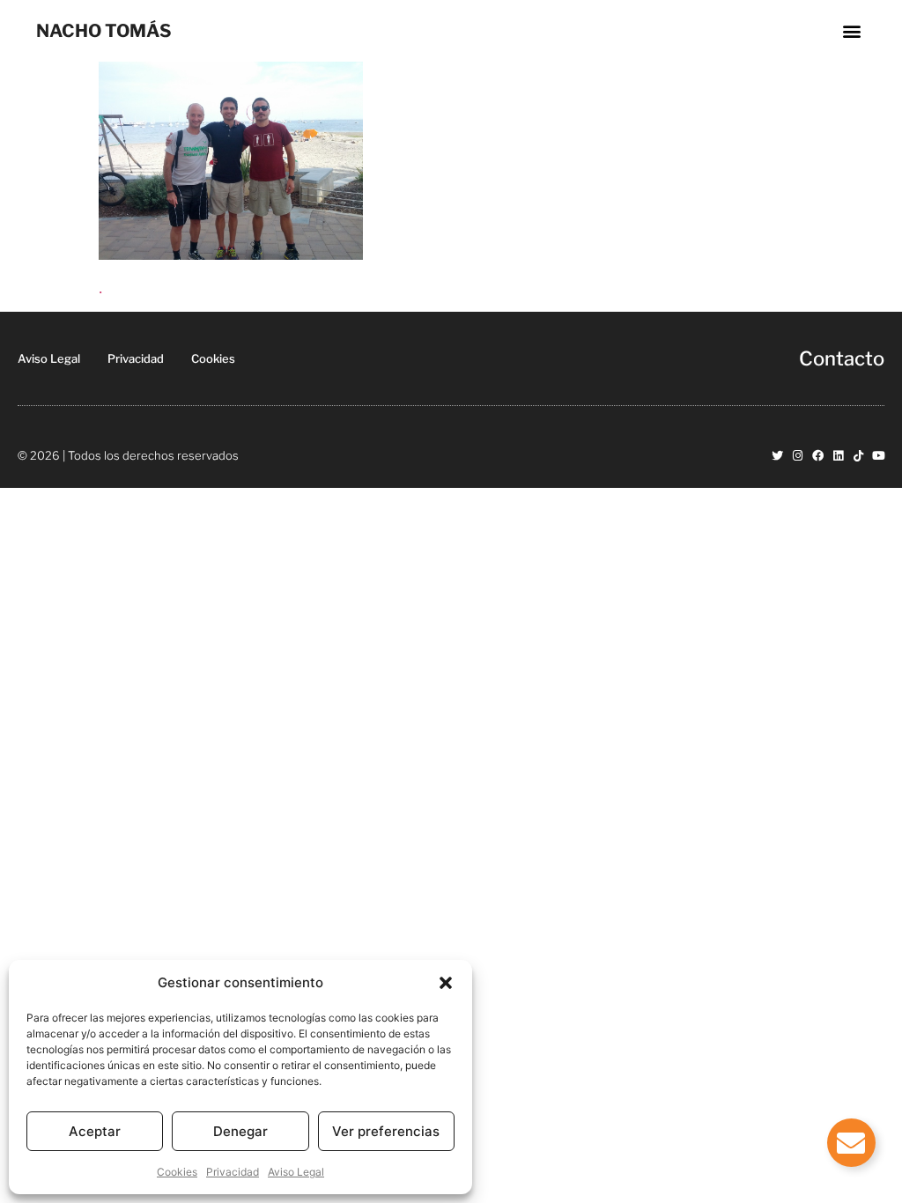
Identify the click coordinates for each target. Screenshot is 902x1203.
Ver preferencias (386, 1131)
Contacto (841, 358)
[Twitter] (777, 455)
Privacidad (232, 1171)
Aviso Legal (296, 1171)
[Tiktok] (858, 455)
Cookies (177, 1171)
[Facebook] (818, 455)
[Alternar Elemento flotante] (851, 1142)
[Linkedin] (838, 455)
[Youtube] (878, 455)
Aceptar (95, 1131)
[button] (446, 983)
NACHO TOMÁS (104, 30)
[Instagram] (797, 455)
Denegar (240, 1131)
